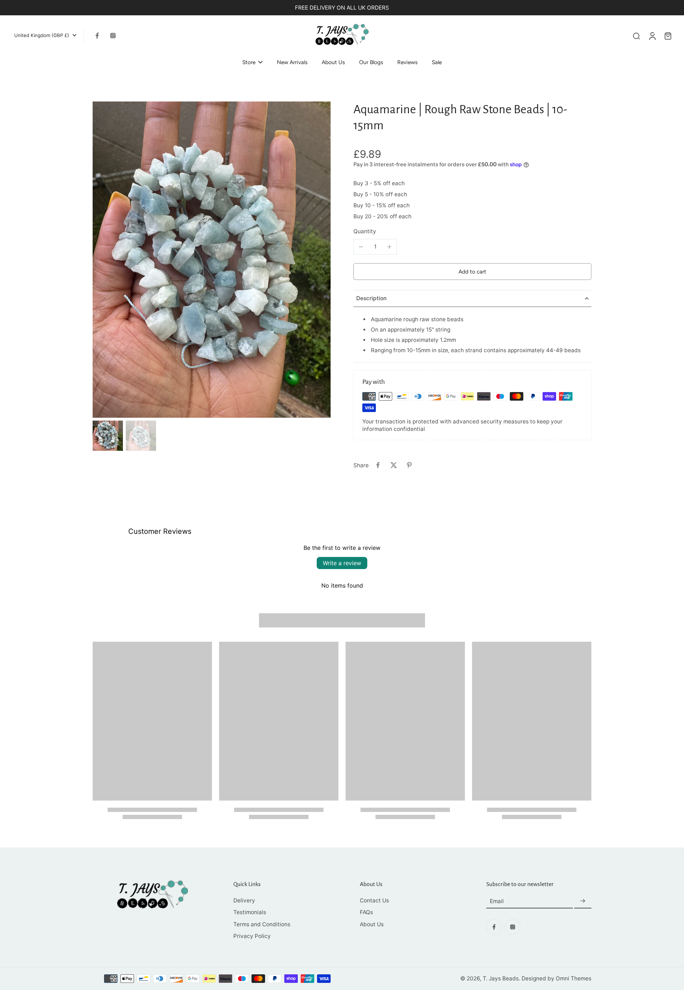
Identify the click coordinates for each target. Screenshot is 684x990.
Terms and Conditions (261, 924)
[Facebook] (97, 35)
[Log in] (652, 35)
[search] (636, 35)
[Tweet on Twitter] (393, 465)
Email (497, 901)
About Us (372, 924)
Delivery (244, 900)
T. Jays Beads (501, 978)
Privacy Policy (252, 936)
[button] (472, 271)
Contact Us (374, 900)
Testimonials (249, 912)
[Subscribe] (582, 901)
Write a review (342, 563)
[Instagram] (113, 35)
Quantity (364, 231)
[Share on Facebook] (378, 465)
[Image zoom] (212, 259)
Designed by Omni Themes (556, 978)
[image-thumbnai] (108, 436)
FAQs (366, 912)
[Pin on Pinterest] (409, 465)
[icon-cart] (667, 35)
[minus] (361, 246)
